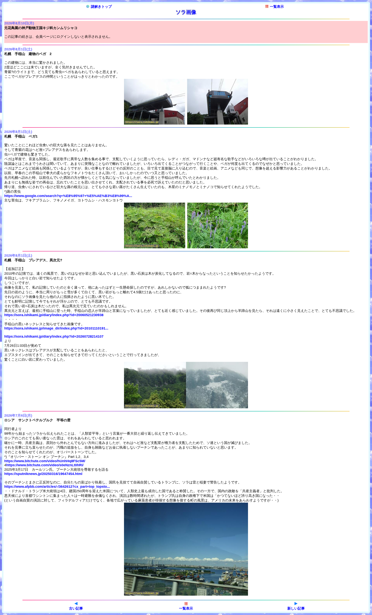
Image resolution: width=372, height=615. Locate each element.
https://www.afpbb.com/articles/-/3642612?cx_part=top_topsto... (57, 487)
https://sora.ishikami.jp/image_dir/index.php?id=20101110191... (56, 328)
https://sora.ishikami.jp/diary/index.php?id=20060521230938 (53, 315)
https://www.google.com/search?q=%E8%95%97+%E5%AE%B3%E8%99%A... (68, 196)
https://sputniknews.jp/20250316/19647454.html (43, 474)
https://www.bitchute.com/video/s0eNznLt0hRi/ (45, 465)
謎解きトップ (101, 7)
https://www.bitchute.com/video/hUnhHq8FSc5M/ (44, 461)
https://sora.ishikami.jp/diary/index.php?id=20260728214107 (53, 336)
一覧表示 (277, 7)
